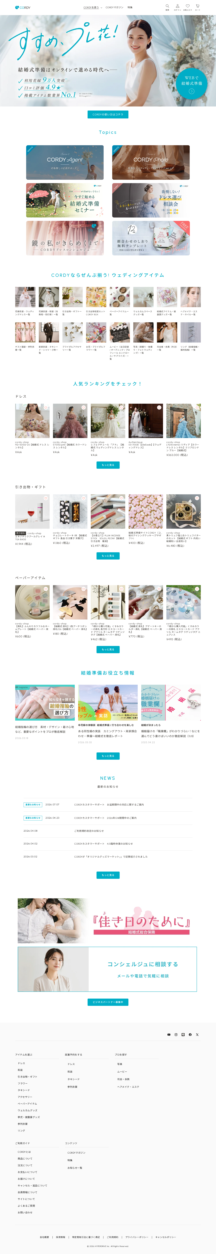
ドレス (21, 1063)
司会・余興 (123, 1079)
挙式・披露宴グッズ (29, 1117)
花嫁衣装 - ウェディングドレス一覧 (24, 313)
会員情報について (27, 1192)
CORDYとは (24, 1152)
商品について (25, 1158)
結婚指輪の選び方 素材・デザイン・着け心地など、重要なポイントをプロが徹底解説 (44, 729)
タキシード (24, 1090)
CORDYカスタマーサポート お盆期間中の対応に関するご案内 (109, 804)
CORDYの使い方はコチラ (108, 114)
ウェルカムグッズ (27, 1110)
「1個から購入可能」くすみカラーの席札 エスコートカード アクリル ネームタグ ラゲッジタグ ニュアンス (183, 630)
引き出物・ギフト (27, 1076)
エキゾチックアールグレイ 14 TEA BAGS (30, 538)
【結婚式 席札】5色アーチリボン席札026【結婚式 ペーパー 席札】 (70, 627)
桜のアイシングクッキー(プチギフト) (145, 537)
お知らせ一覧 (75, 1168)
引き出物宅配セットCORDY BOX (95, 313)
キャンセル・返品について (32, 1185)
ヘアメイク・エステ (128, 1087)
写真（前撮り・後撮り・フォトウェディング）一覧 (142, 350)
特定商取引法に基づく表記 (86, 1237)
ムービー (122, 1071)
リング (21, 1130)
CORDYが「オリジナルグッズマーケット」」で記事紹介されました (111, 856)
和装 (20, 1070)
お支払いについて (27, 1172)
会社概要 (44, 1237)
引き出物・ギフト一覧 (72, 313)
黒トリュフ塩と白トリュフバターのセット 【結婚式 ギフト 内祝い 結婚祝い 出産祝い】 (183, 538)
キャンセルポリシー (165, 1237)
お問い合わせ (25, 1212)
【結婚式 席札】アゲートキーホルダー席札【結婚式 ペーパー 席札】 (145, 629)
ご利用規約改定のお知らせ (89, 831)
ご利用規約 (112, 1237)
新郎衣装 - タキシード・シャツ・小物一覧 (48, 350)
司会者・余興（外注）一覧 (167, 348)
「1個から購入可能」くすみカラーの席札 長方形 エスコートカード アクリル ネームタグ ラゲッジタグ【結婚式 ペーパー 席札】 (108, 630)
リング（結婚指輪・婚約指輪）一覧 (190, 348)
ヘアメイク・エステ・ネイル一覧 (189, 313)
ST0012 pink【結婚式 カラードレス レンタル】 (70, 446)
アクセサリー (25, 1097)
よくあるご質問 (26, 1205)
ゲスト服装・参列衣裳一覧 (24, 348)
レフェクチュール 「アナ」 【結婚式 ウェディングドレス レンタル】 (107, 447)
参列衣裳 (23, 1124)
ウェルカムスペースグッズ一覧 (142, 313)
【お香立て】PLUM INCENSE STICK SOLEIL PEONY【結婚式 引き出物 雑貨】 (108, 538)
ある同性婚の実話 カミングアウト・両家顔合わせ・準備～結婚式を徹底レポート (107, 734)
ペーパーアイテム (27, 1103)
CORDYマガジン (76, 1152)
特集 (70, 1160)
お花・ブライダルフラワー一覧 (95, 348)
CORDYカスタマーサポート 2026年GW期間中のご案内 (105, 818)
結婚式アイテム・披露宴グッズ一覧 (166, 313)
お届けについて (26, 1179)
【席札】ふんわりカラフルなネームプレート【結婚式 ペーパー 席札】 (32, 629)
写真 (119, 1064)
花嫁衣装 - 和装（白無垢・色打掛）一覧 (48, 313)
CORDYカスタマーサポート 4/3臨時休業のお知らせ (103, 843)
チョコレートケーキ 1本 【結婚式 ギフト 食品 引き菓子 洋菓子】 (70, 537)
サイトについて (26, 1199)
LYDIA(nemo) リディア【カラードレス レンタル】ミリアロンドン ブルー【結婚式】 (182, 447)
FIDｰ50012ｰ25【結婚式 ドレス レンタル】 (32, 446)
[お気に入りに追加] (46, 407)
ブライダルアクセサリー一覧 (71, 348)
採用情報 (60, 1237)
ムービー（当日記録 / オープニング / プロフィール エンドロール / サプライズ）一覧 (120, 353)
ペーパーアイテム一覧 (119, 313)
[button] (93, 7)
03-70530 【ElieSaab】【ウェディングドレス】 (145, 446)
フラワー (23, 1083)
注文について (25, 1165)
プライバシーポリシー (136, 1237)
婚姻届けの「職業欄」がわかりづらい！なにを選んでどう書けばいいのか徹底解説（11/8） (170, 734)
